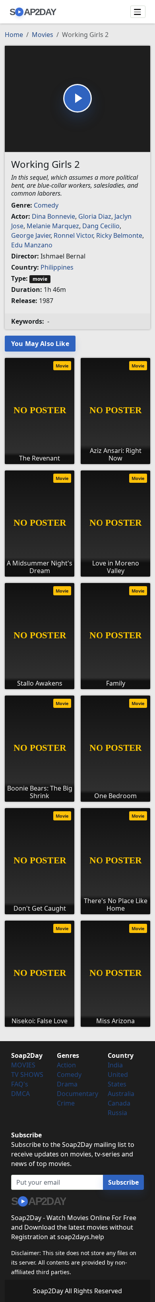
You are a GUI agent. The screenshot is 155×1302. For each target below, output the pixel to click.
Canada (119, 1103)
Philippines (57, 267)
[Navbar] (137, 12)
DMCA (20, 1093)
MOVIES (23, 1065)
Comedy (46, 205)
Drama (67, 1084)
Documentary (77, 1093)
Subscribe (123, 1182)
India (115, 1065)
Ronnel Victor (73, 235)
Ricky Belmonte (119, 235)
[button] (77, 98)
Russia (117, 1112)
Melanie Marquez (53, 226)
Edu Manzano (31, 245)
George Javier (30, 235)
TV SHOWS (27, 1074)
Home (14, 34)
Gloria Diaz (94, 216)
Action (66, 1065)
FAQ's (19, 1084)
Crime (66, 1103)
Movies (42, 34)
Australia (121, 1093)
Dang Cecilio (101, 226)
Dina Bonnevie (53, 216)
